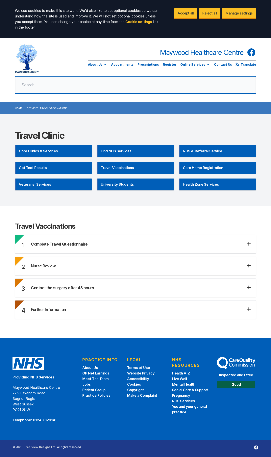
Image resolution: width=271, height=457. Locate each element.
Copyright (135, 390)
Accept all (186, 13)
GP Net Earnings (95, 373)
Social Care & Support (190, 390)
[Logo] (27, 58)
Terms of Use (138, 368)
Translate (248, 64)
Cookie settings (138, 22)
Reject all (209, 13)
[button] (53, 151)
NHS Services (183, 401)
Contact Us (223, 64)
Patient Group (94, 390)
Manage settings (239, 13)
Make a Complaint (142, 395)
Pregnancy (181, 395)
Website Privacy (141, 373)
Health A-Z (181, 373)
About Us (95, 64)
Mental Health (183, 384)
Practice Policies (96, 395)
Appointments (122, 64)
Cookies (134, 384)
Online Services (192, 64)
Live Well (179, 379)
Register (169, 64)
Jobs (86, 384)
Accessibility (138, 379)
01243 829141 (45, 420)
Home (18, 108)
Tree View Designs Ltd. (40, 447)
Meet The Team (95, 379)
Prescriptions (148, 64)
